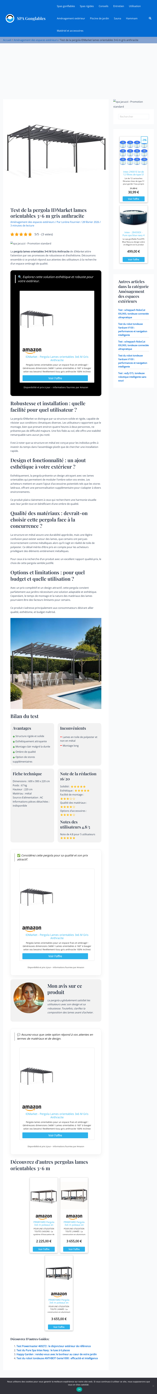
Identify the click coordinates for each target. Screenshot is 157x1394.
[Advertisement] (78, 66)
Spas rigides (87, 6)
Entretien (118, 6)
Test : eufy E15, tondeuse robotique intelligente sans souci (132, 377)
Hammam (132, 18)
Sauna (117, 18)
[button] (150, 18)
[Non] (153, 1385)
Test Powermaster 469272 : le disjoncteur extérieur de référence (54, 1346)
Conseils (103, 6)
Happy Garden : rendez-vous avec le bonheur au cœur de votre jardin (57, 1354)
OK (79, 1389)
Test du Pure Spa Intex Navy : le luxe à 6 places (43, 1350)
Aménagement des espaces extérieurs (32, 222)
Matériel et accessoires (70, 30)
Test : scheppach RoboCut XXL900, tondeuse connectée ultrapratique (133, 313)
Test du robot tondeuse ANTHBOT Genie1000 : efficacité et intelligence (57, 1358)
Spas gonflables (66, 6)
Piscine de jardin (99, 18)
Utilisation (135, 6)
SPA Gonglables (31, 18)
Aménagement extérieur (71, 18)
